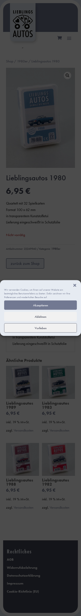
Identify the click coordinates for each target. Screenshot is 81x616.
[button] (75, 285)
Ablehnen (40, 316)
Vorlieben (41, 328)
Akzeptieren (40, 305)
